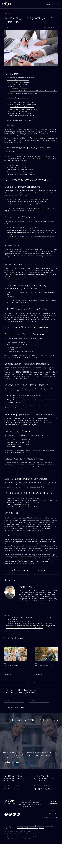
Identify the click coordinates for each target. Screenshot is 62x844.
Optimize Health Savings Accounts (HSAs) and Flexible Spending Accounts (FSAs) (33, 91)
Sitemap (41, 828)
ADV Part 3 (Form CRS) (30, 826)
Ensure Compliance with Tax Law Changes (22, 116)
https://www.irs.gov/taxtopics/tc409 (17, 621)
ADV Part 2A (20, 826)
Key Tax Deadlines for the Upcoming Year (19, 120)
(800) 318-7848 (52, 814)
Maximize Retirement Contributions (20, 82)
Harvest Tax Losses (15, 86)
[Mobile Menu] (59, 4)
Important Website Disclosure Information (27, 828)
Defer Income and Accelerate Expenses (21, 113)
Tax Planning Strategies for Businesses (18, 98)
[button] (34, 682)
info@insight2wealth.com (49, 817)
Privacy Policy (40, 826)
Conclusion (10, 125)
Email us (16, 785)
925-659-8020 (11, 789)
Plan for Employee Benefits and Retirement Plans (24, 109)
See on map (6, 785)
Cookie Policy (49, 826)
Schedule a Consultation (12, 762)
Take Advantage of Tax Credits (18, 84)
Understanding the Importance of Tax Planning (20, 77)
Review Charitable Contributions (19, 89)
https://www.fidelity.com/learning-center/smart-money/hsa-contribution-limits (30, 623)
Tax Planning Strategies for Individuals (18, 80)
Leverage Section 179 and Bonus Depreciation (23, 104)
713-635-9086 (41, 789)
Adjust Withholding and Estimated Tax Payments (23, 93)
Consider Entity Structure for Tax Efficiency (22, 107)
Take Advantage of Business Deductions (21, 102)
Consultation (49, 4)
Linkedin (7, 535)
